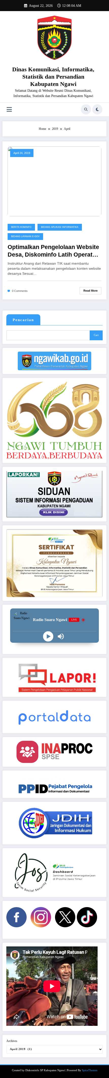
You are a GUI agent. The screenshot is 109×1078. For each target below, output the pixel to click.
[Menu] (9, 109)
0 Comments (20, 290)
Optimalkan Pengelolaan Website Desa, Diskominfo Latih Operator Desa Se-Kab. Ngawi (53, 251)
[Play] (48, 636)
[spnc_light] (97, 109)
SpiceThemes (89, 1070)
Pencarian (23, 320)
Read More (90, 290)
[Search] (86, 109)
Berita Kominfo (21, 227)
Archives (11, 1041)
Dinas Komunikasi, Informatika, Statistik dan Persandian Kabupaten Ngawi (53, 76)
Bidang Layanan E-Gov (25, 236)
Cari (96, 335)
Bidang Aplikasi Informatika (59, 227)
